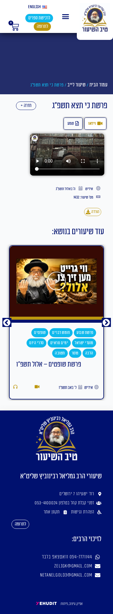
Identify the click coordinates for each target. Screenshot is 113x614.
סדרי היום (36, 343)
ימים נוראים (59, 343)
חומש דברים (61, 332)
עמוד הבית (98, 85)
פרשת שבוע (85, 332)
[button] (65, 16)
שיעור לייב (76, 85)
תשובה (60, 353)
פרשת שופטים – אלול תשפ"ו (48, 364)
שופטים (40, 332)
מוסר (75, 353)
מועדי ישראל (84, 343)
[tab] (95, 124)
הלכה (89, 353)
